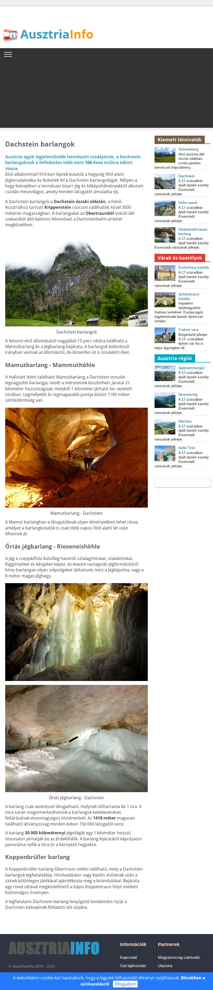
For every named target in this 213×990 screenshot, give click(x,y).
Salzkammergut (191, 368)
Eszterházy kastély (193, 267)
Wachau (185, 421)
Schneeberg (188, 149)
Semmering (187, 394)
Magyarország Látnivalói (178, 957)
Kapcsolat (128, 957)
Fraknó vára (188, 329)
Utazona (165, 965)
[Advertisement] (106, 91)
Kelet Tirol (186, 448)
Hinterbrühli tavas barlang (192, 231)
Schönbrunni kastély (188, 296)
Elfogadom (125, 984)
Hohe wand (187, 202)
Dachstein (186, 176)
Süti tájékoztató (133, 965)
